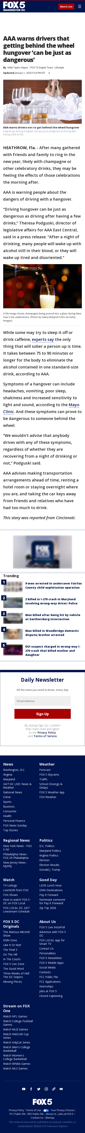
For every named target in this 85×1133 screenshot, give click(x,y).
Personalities (47, 953)
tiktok (54, 1089)
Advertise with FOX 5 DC (52, 933)
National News (12, 792)
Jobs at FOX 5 (48, 991)
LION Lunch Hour (50, 885)
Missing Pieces (12, 981)
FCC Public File (48, 977)
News (8, 764)
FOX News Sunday (15, 825)
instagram (46, 1089)
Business (9, 806)
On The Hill (10, 954)
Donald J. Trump (49, 869)
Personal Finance (14, 821)
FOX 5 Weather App (51, 792)
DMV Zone (10, 940)
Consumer (9, 811)
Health (7, 816)
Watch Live (66, 6)
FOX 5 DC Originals (11, 924)
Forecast (45, 770)
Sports (7, 802)
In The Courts (12, 959)
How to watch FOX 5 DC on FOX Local (16, 901)
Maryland (9, 779)
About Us (47, 921)
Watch (8, 879)
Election (44, 860)
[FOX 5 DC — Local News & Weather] (14, 6)
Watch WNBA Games (16, 1064)
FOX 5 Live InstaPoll (52, 927)
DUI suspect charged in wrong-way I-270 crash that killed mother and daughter (52, 651)
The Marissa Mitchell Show (16, 933)
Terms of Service (45, 736)
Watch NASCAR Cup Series (16, 1036)
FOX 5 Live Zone (13, 964)
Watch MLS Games (15, 1068)
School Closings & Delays (50, 785)
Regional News (16, 840)
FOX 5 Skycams (49, 774)
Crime (7, 797)
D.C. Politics (46, 846)
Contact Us (46, 948)
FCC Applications (50, 981)
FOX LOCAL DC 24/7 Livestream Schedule (16, 909)
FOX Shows (10, 895)
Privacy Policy (47, 732)
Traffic (43, 779)
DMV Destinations (51, 890)
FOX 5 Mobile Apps (51, 963)
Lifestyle (59, 67)
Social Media (47, 967)
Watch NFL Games (15, 1016)
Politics (45, 840)
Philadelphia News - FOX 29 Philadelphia (15, 856)
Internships (46, 986)
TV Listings (10, 885)
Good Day (48, 879)
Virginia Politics (48, 855)
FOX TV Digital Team (41, 67)
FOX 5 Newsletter (50, 958)
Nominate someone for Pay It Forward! (52, 901)
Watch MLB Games (15, 1029)
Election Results (49, 865)
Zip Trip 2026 (47, 908)
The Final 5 (10, 950)
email (61, 1089)
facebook (31, 1089)
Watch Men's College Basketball (16, 1049)
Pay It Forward (48, 895)
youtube (24, 1089)
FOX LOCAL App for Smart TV (52, 942)
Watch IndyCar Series (16, 1042)
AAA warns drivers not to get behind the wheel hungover (41, 127)
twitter (39, 1089)
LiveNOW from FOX (15, 890)
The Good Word (13, 968)
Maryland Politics (50, 851)
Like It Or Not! (12, 945)
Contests (45, 972)
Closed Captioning (50, 996)
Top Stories (10, 830)
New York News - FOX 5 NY (17, 847)
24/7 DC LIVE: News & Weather (17, 785)
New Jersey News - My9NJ (15, 864)
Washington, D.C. (14, 770)
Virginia (7, 774)
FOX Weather (47, 797)
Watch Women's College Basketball (15, 1057)
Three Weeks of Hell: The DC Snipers (16, 975)
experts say (43, 339)
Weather (47, 764)
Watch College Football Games (18, 1022)
